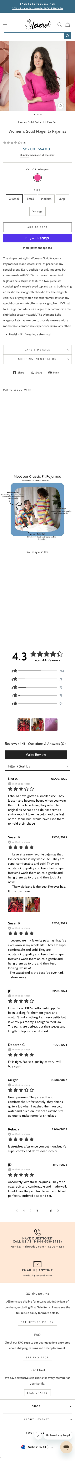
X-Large (37, 211)
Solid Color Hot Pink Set (42, 122)
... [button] (20, 891)
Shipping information (37, 359)
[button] (14, 142)
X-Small (14, 198)
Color (37, 169)
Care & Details (37, 349)
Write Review (36, 755)
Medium (46, 198)
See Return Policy (37, 1322)
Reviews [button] (15, 743)
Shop (36, 1406)
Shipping (24, 154)
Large (62, 198)
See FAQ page (37, 1357)
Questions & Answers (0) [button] (47, 744)
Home (22, 122)
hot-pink (37, 177)
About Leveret (36, 1419)
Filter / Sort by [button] (19, 766)
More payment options (37, 248)
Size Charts (37, 1392)
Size (37, 190)
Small (30, 198)
